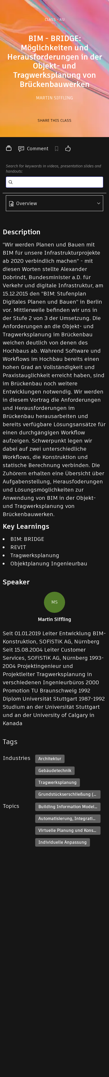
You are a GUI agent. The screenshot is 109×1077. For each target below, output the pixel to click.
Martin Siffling (54, 98)
